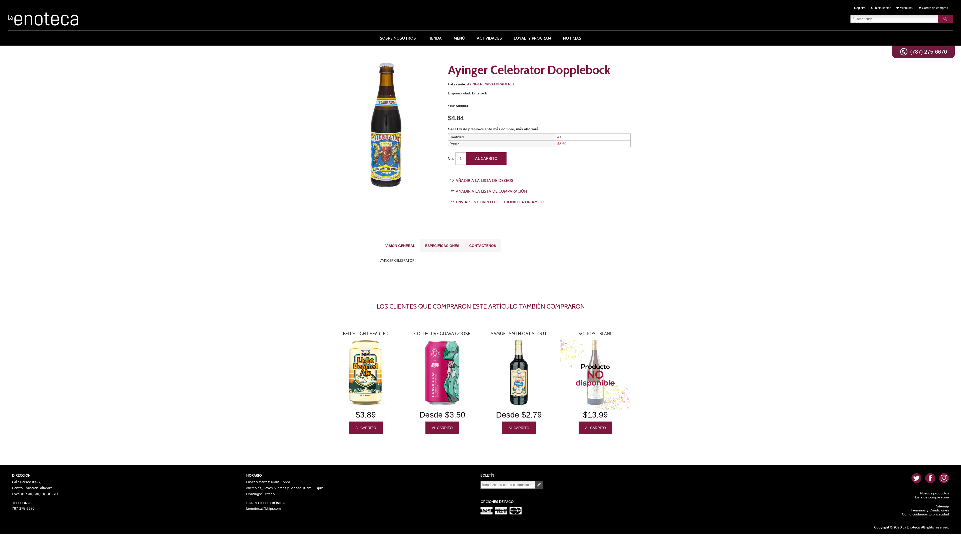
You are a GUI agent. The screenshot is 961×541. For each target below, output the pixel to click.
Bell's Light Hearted (365, 333)
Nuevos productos (934, 493)
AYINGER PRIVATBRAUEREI (490, 84)
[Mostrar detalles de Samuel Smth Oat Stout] (518, 372)
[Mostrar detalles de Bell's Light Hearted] (365, 372)
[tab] (400, 246)
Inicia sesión (882, 8)
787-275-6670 (23, 508)
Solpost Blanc (595, 333)
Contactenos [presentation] (482, 246)
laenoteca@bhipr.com (263, 508)
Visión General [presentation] (400, 246)
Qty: (451, 158)
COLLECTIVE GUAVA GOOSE (442, 333)
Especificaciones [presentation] (442, 246)
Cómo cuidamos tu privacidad (925, 514)
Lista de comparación (932, 497)
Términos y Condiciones (930, 510)
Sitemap (942, 506)
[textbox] (894, 19)
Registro (860, 8)
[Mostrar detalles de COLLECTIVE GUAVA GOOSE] (442, 372)
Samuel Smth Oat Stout (519, 333)
